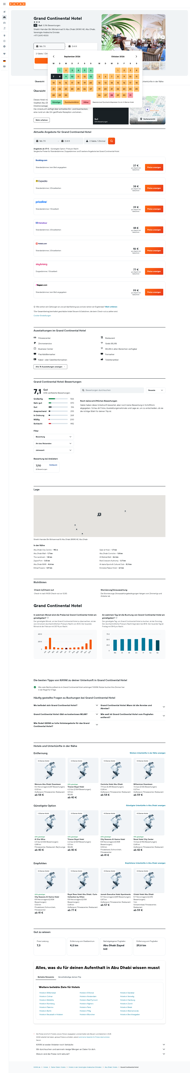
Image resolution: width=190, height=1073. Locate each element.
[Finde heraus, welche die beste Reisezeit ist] (4, 46)
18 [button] (78, 82)
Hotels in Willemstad (47, 993)
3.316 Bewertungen (51, 25)
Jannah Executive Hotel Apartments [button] (116, 894)
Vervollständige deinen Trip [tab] (69, 977)
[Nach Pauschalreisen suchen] (4, 28)
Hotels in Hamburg (127, 1000)
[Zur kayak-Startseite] (17, 4)
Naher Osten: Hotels (58, 1067)
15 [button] (60, 82)
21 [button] (54, 89)
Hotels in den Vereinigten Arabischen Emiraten (85, 1067)
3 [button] (72, 70)
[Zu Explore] (4, 35)
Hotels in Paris (85, 1007)
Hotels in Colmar (46, 996)
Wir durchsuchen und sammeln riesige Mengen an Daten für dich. (66, 1049)
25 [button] (78, 89)
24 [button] (72, 89)
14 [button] (54, 82)
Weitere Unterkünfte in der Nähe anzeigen (147, 753)
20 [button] (90, 82)
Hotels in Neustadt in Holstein (51, 1014)
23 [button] (66, 89)
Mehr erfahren (111, 307)
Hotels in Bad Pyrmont (89, 1000)
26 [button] (84, 89)
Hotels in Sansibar (127, 993)
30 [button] (66, 95)
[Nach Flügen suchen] (4, 11)
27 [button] (91, 89)
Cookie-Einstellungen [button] (42, 315)
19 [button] (85, 82)
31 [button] (130, 95)
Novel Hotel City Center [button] (143, 839)
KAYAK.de (37, 1067)
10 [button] (72, 76)
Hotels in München (87, 1014)
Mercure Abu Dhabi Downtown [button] (48, 784)
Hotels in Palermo (46, 1007)
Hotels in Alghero (86, 1003)
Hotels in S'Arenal (87, 993)
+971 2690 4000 (41, 35)
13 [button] (91, 76)
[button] (4, 4)
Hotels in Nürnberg (47, 1003)
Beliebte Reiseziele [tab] (46, 977)
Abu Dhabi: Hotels (111, 1067)
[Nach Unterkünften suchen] (4, 17)
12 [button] (85, 76)
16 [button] (66, 82)
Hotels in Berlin (45, 1011)
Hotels (45, 1067)
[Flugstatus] (4, 41)
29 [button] (60, 95)
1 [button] (59, 70)
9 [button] (66, 76)
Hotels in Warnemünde (129, 1011)
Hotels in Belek (126, 1007)
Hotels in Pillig (85, 1011)
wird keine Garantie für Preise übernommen (94, 1037)
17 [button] (72, 82)
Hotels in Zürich (126, 1003)
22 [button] (60, 89)
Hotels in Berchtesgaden (130, 1014)
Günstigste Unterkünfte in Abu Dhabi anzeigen (145, 805)
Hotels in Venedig (127, 996)
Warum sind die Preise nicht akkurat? (53, 1054)
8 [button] (59, 76)
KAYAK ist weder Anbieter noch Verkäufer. (55, 1044)
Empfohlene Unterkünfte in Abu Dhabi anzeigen (145, 863)
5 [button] (84, 70)
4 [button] (78, 70)
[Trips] (4, 53)
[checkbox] (46, 467)
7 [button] (53, 76)
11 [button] (78, 76)
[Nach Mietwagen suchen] (4, 22)
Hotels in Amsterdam (88, 996)
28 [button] (53, 95)
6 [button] (90, 70)
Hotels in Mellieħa (46, 1000)
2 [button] (66, 70)
